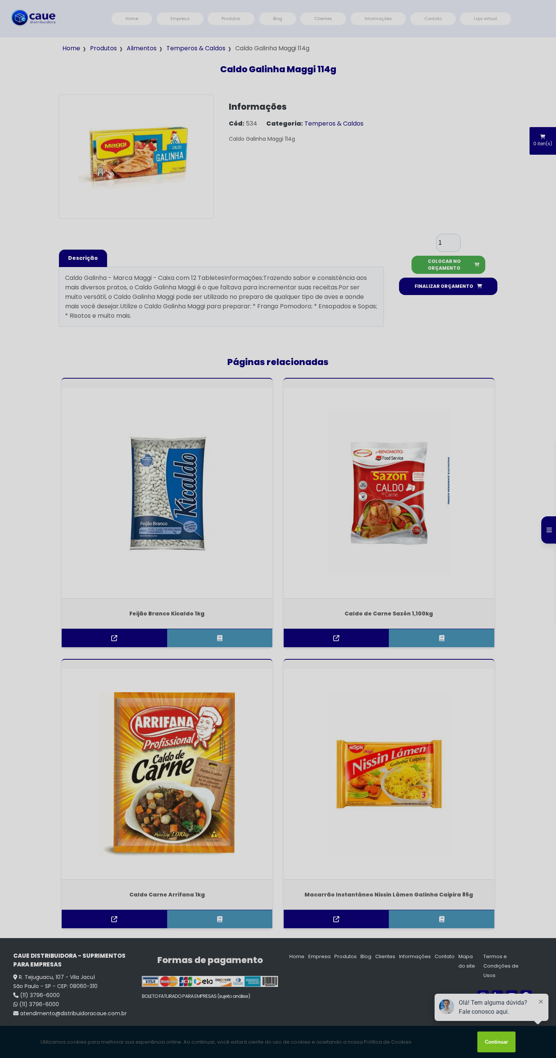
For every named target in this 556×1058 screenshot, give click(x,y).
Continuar (496, 1042)
